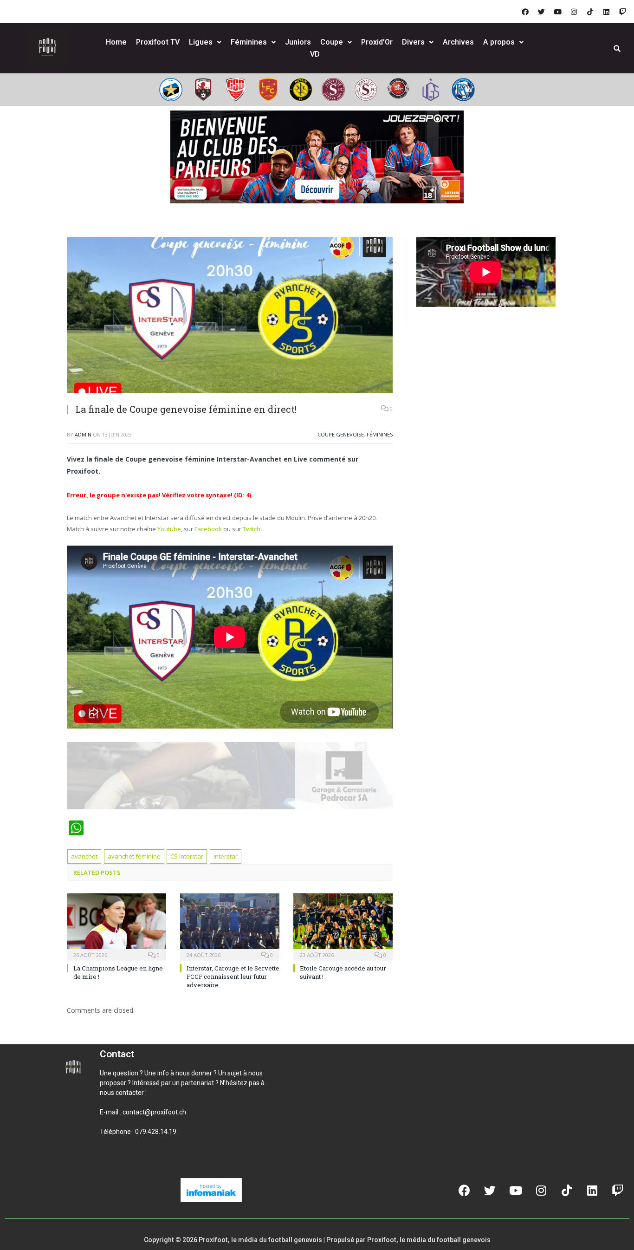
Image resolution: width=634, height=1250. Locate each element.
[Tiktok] (590, 12)
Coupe (331, 42)
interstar (225, 856)
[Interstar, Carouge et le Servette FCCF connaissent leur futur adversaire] (229, 925)
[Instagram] (574, 12)
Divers (413, 42)
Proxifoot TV (158, 42)
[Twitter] (541, 12)
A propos (499, 42)
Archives (458, 42)
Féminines (249, 42)
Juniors (298, 42)
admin (83, 434)
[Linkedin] (606, 12)
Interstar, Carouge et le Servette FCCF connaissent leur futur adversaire (233, 976)
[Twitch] (622, 12)
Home (116, 42)
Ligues (201, 42)
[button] (111, 1163)
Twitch (251, 529)
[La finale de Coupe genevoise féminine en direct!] (230, 316)
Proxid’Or (377, 42)
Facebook (208, 529)
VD (315, 54)
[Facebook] (525, 12)
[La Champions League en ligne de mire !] (116, 925)
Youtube (169, 529)
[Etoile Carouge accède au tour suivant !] (343, 925)
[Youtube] (557, 12)
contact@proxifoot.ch (154, 1112)
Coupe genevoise (340, 434)
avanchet (84, 856)
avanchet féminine (134, 856)
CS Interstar (186, 856)
